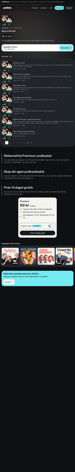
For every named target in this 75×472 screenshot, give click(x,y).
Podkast (35, 8)
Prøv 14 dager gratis (37, 233)
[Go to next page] (31, 142)
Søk (50, 8)
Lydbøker (43, 8)
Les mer (62, 1)
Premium (24, 201)
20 (28, 143)
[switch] (51, 226)
